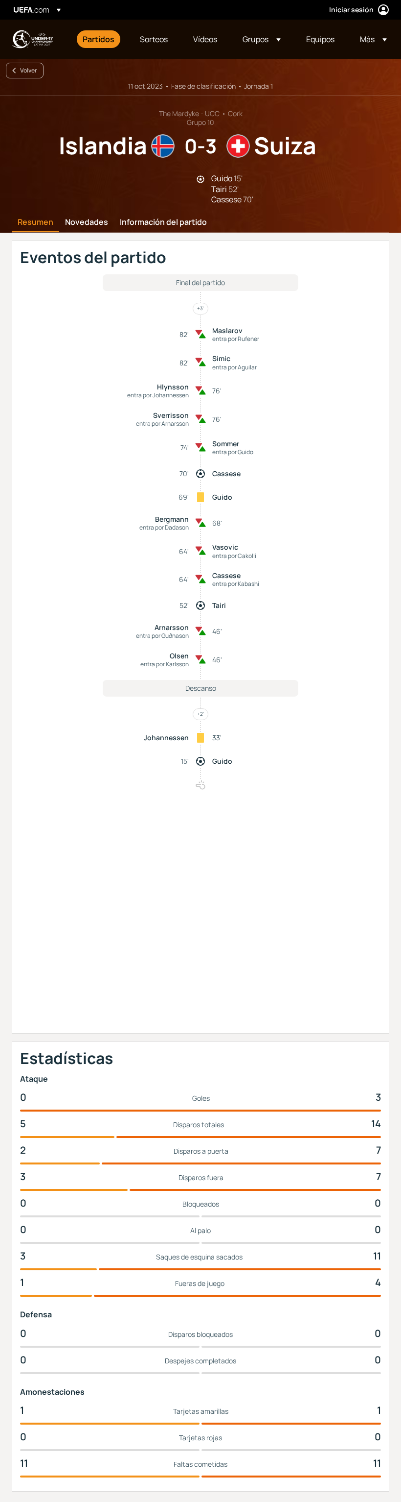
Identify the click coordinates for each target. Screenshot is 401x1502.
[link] (98, 39)
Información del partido (163, 222)
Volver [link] (28, 70)
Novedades (86, 222)
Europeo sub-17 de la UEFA (32, 39)
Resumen (35, 222)
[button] (261, 39)
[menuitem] (99, 39)
